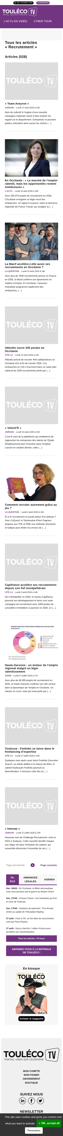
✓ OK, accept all (48, 1123)
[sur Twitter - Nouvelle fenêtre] (40, 1101)
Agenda (49, 879)
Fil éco (12, 879)
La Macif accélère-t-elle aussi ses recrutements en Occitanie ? (27, 266)
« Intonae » (12, 828)
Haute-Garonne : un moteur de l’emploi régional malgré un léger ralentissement (31, 668)
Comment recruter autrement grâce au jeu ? (31, 506)
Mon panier (31, 1074)
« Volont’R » (13, 428)
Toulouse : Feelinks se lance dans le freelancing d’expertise (29, 750)
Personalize (33, 1130)
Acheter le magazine (31, 1018)
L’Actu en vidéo (15, 21)
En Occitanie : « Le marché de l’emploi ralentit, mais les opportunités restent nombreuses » (31, 184)
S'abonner (43, 3)
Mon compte (31, 1071)
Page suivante (48, 865)
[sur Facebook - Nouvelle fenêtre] (31, 1101)
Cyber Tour (43, 21)
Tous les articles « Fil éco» (31, 938)
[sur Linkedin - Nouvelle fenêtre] (22, 1101)
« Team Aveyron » (17, 103)
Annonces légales (30, 879)
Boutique (31, 1082)
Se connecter (25, 3)
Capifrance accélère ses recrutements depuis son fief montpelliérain (31, 587)
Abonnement (31, 1078)
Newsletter (31, 1112)
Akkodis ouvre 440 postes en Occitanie (24, 349)
